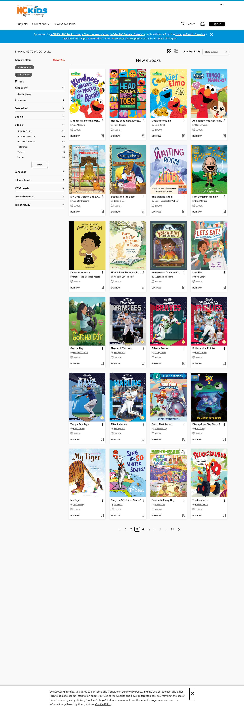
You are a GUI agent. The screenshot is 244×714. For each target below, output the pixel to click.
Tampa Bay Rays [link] (79, 424)
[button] (187, 24)
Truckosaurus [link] (199, 500)
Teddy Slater (119, 201)
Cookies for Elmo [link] (161, 120)
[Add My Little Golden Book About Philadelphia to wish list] (102, 212)
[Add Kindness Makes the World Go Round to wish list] (102, 136)
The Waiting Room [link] (162, 196)
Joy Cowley (78, 504)
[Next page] (179, 529)
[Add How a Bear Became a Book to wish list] (143, 288)
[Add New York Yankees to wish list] (143, 364)
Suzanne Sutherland (164, 277)
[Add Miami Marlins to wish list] (143, 439)
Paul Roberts (120, 125)
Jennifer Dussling (81, 201)
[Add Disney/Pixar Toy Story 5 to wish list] (224, 439)
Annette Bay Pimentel (124, 277)
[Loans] (203, 24)
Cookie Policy (103, 704)
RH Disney (200, 428)
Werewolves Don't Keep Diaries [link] (167, 272)
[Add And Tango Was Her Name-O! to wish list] (224, 136)
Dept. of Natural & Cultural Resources (102, 38)
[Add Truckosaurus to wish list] (224, 515)
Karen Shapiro (201, 504)
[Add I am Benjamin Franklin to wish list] (224, 212)
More (39, 164)
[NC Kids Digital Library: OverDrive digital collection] (32, 11)
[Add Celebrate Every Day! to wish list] (183, 515)
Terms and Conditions (108, 691)
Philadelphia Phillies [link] (203, 348)
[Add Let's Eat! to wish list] (224, 288)
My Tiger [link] (75, 500)
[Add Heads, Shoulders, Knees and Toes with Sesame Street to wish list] (143, 136)
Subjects (22, 24)
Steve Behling (161, 428)
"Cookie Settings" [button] (96, 700)
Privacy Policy (134, 691)
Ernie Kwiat (160, 125)
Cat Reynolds (201, 125)
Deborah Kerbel (80, 352)
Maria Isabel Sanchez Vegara (86, 277)
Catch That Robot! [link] (162, 424)
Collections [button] (39, 24)
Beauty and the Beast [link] (123, 196)
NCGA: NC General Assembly (127, 34)
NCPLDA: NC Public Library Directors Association (79, 34)
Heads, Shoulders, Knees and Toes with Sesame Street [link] (126, 120)
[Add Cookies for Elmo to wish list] (183, 136)
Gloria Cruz (160, 504)
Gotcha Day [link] (77, 348)
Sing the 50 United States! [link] (126, 500)
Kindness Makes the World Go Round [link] (85, 120)
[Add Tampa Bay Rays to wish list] (102, 439)
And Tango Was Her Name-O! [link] (207, 120)
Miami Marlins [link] (119, 424)
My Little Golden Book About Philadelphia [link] (85, 196)
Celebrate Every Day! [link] (163, 500)
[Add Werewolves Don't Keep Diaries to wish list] (183, 288)
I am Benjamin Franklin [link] (205, 196)
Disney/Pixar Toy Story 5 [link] (206, 424)
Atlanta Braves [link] (160, 348)
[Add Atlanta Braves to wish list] (183, 364)
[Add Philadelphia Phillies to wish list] (224, 364)
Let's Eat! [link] (197, 272)
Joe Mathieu (79, 125)
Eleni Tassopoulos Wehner (166, 201)
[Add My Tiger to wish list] (102, 515)
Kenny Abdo (119, 352)
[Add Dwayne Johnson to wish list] (102, 288)
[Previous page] (119, 529)
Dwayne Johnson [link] (80, 272)
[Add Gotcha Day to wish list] (102, 364)
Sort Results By (192, 51)
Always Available (65, 24)
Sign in (217, 24)
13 (172, 529)
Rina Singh (200, 277)
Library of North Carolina (190, 34)
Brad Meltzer (201, 201)
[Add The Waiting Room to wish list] (183, 212)
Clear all (59, 60)
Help (222, 4)
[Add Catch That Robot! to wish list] (183, 439)
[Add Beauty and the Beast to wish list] (143, 212)
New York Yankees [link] (121, 348)
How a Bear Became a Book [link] (126, 272)
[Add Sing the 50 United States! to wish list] (143, 515)
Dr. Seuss (118, 504)
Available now (24, 94)
